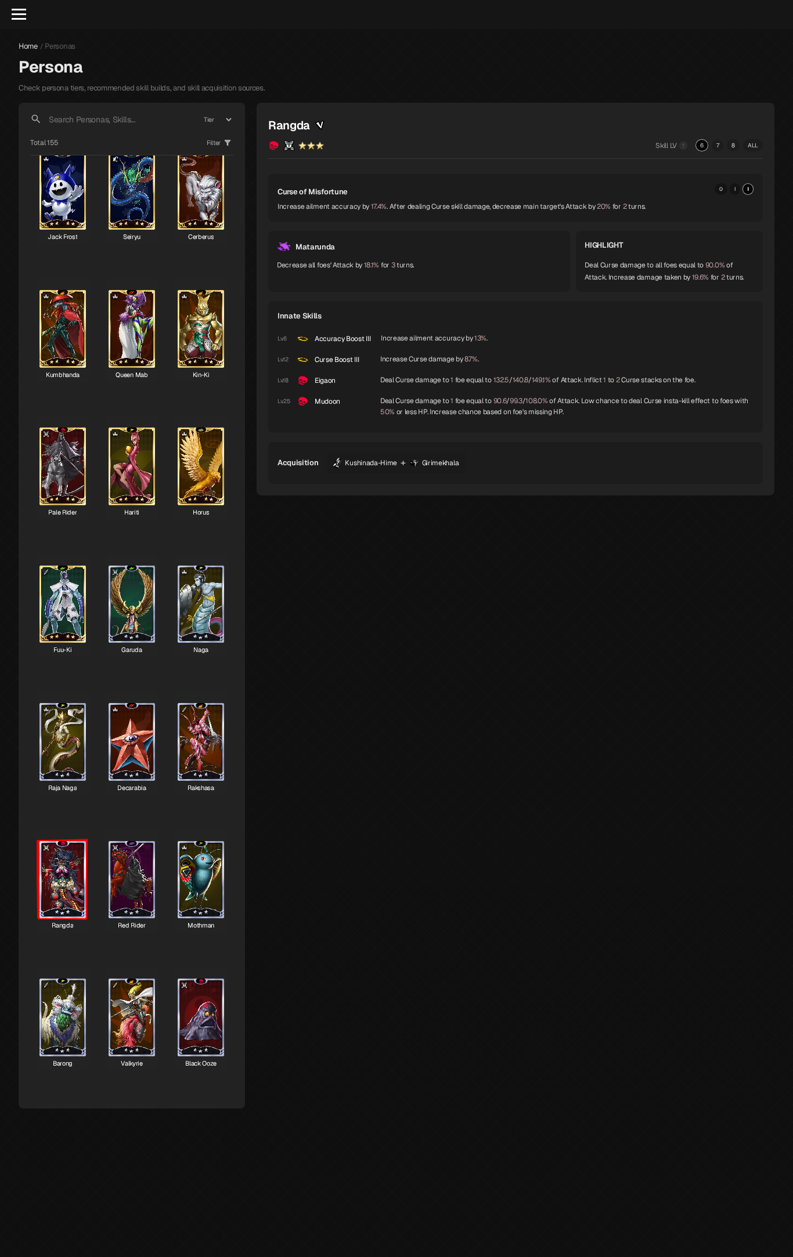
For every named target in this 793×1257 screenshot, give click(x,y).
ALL (753, 145)
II (748, 189)
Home (28, 46)
